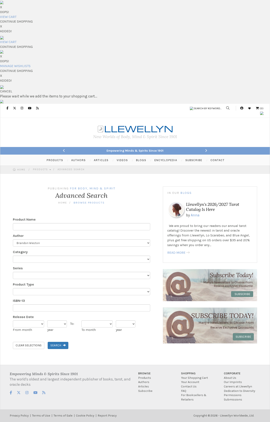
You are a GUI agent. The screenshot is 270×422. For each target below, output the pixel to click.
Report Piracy (107, 415)
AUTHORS (78, 160)
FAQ (183, 391)
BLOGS (141, 160)
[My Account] (241, 108)
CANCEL (6, 91)
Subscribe (145, 391)
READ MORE (176, 253)
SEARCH (56, 345)
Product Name (24, 219)
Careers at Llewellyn (238, 386)
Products (41, 169)
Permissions (233, 395)
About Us (230, 378)
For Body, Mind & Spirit (92, 188)
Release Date (23, 317)
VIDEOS (122, 160)
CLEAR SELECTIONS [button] (29, 345)
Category (20, 252)
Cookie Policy (85, 415)
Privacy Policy (19, 415)
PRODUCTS (55, 160)
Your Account (190, 382)
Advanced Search (71, 169)
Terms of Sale (63, 415)
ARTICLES (101, 160)
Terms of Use (41, 415)
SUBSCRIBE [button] (243, 336)
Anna (195, 215)
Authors (143, 382)
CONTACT (218, 160)
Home (21, 169)
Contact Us (189, 386)
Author (18, 236)
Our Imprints (233, 382)
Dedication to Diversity (239, 391)
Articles (143, 386)
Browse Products (89, 202)
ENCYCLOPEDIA (165, 160)
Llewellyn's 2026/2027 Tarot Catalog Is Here (212, 207)
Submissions (233, 399)
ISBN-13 (19, 301)
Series (18, 268)
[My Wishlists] (249, 108)
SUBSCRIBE (193, 160)
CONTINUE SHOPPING (16, 21)
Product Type (23, 284)
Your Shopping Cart (194, 378)
